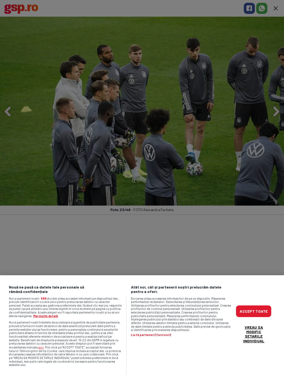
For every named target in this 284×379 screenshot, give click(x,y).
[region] (142, 327)
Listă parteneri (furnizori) (151, 335)
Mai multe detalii (45, 316)
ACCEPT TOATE (254, 311)
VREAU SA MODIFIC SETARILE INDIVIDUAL (253, 334)
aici (41, 347)
